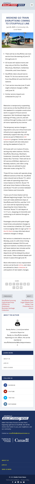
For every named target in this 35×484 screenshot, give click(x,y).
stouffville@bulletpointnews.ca (19, 433)
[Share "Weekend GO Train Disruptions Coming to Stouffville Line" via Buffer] (28, 284)
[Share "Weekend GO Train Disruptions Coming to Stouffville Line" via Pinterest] (21, 284)
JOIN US (6, 363)
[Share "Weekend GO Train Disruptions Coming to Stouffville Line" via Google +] (14, 284)
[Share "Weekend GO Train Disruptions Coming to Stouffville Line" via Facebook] (7, 284)
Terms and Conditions (12, 480)
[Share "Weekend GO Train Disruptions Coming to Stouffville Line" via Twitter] (10, 284)
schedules (21, 267)
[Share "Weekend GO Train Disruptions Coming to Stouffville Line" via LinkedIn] (24, 284)
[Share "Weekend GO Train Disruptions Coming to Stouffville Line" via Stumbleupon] (14, 287)
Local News (18, 29)
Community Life (22, 27)
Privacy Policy (25, 480)
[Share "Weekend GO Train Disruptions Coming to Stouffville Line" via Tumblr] (17, 284)
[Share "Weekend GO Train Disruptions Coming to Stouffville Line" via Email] (17, 287)
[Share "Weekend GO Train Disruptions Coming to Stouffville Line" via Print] (21, 287)
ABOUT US (7, 359)
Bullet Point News (20, 477)
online (20, 265)
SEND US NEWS (8, 367)
